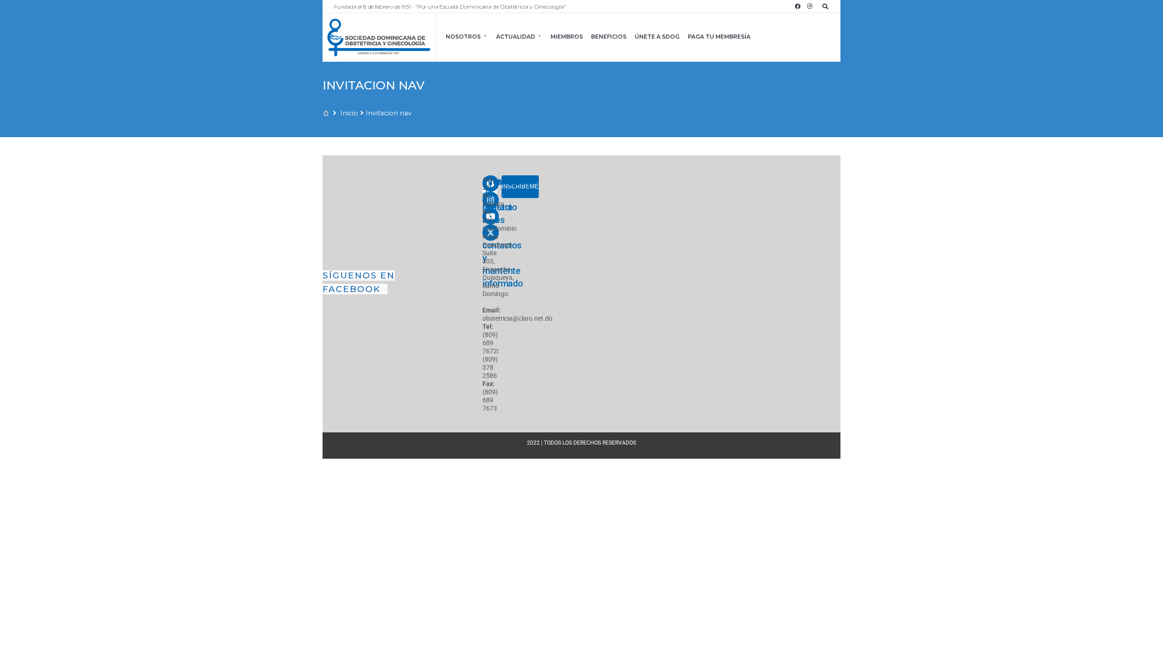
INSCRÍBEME (520, 186)
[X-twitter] (490, 232)
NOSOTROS (463, 36)
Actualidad (515, 36)
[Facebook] (797, 6)
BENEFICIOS (608, 36)
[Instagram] (809, 6)
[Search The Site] (826, 6)
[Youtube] (490, 216)
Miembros (567, 36)
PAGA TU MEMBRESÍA (719, 36)
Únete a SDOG (657, 36)
